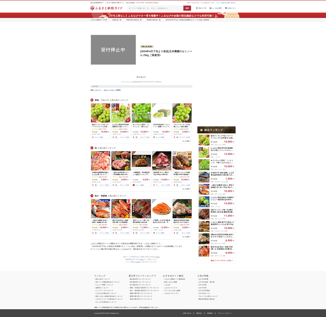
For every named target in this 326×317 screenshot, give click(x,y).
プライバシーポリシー (225, 313)
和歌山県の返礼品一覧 (134, 20)
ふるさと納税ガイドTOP (98, 20)
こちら (157, 257)
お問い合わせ (187, 313)
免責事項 (146, 307)
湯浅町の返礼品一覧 (154, 20)
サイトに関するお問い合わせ (226, 3)
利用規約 (210, 313)
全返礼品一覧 (116, 20)
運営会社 (199, 313)
